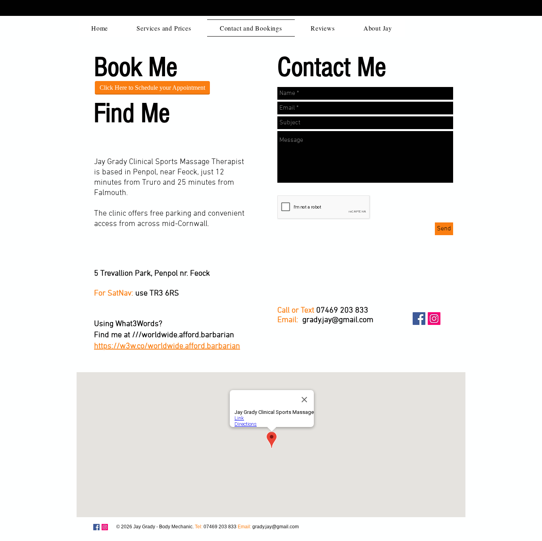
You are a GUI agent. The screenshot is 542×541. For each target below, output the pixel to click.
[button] (164, 28)
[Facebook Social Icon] (419, 318)
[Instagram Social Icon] (434, 318)
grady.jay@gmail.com (337, 320)
